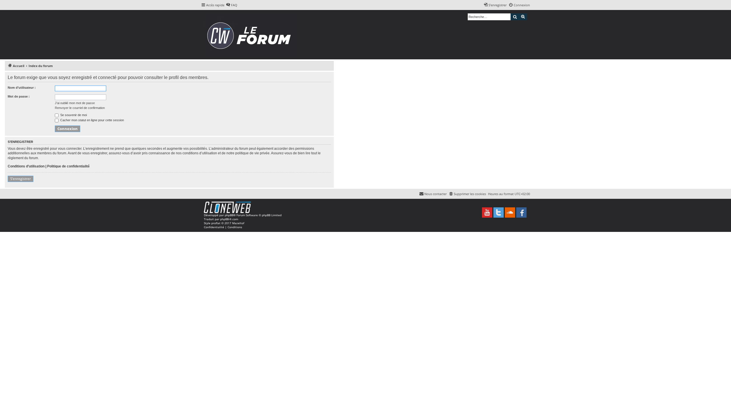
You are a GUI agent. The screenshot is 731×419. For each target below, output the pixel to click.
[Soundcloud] (510, 212)
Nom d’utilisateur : (22, 87)
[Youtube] (487, 212)
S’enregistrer (20, 178)
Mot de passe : (19, 96)
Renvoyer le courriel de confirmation (80, 108)
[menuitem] (231, 5)
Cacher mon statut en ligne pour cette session (91, 120)
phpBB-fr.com (229, 219)
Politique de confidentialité (68, 166)
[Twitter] (498, 212)
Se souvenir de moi (73, 115)
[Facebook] (521, 212)
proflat (215, 223)
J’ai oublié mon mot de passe (75, 103)
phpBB (229, 215)
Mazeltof (238, 223)
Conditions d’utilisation (26, 166)
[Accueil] (251, 34)
